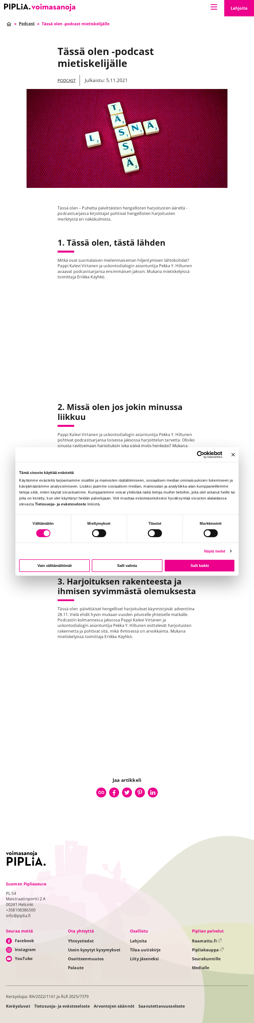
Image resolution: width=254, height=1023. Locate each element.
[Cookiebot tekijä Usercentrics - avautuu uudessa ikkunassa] (200, 454)
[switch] (99, 533)
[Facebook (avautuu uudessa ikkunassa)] (114, 792)
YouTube (23, 958)
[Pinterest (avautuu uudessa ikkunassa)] (140, 792)
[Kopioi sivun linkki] (101, 792)
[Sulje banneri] (233, 454)
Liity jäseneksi (144, 959)
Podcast (67, 80)
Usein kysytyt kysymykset (94, 950)
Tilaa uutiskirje (145, 950)
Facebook (24, 940)
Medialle (200, 967)
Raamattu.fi (207, 941)
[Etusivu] (39, 7)
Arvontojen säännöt (114, 1006)
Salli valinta (127, 565)
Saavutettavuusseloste (161, 1006)
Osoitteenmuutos (86, 959)
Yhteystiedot (81, 941)
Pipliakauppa (208, 950)
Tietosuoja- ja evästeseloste (62, 1006)
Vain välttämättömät (54, 565)
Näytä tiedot (214, 551)
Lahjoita (242, 9)
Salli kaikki (199, 565)
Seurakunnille (206, 959)
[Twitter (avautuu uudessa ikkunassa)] (127, 792)
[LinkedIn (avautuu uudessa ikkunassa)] (153, 792)
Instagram (25, 949)
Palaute (76, 967)
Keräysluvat (18, 1006)
